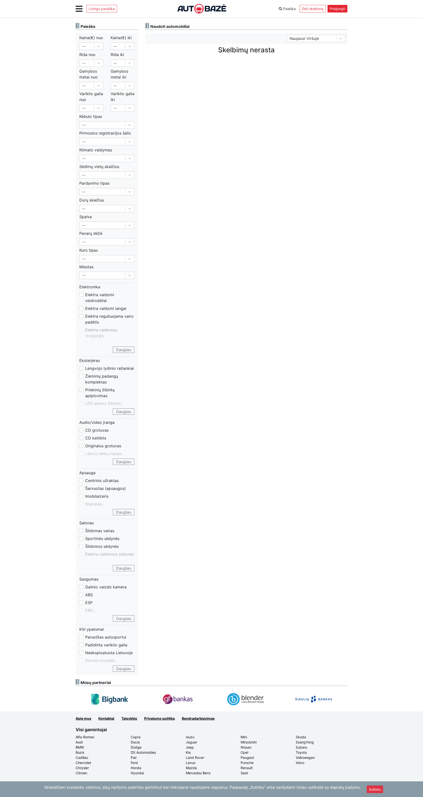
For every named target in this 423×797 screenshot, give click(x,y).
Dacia (135, 742)
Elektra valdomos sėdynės (109, 554)
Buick (80, 752)
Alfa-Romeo (85, 737)
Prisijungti (337, 9)
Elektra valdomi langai (105, 308)
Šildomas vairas (99, 530)
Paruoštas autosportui (105, 637)
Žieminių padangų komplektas (101, 379)
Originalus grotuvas (103, 445)
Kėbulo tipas (90, 116)
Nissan (246, 747)
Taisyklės (129, 718)
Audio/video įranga (97, 422)
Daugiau (123, 349)
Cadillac (82, 757)
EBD (89, 610)
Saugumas (88, 579)
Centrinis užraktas (102, 480)
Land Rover (195, 757)
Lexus (190, 763)
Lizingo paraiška (102, 9)
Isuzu (190, 737)
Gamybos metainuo (88, 74)
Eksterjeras (89, 360)
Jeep (190, 747)
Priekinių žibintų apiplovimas (100, 392)
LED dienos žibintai (103, 403)
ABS (89, 594)
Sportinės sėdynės (102, 538)
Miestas (86, 266)
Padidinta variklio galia (106, 644)
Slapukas (93, 504)
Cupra (136, 737)
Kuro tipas (88, 250)
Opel (244, 752)
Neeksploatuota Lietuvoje (109, 652)
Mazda (191, 768)
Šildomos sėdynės (102, 546)
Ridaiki (117, 54)
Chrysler (82, 768)
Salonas (86, 522)
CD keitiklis (95, 438)
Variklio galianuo (91, 96)
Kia (188, 752)
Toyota (301, 752)
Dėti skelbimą (312, 9)
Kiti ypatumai (91, 629)
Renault (247, 768)
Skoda (301, 737)
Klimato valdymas (95, 149)
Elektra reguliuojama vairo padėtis (109, 319)
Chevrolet (83, 763)
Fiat (134, 757)
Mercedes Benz (198, 773)
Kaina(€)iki (121, 37)
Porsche (247, 763)
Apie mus (83, 718)
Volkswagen (305, 757)
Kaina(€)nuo (91, 37)
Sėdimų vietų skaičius (99, 166)
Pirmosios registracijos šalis (105, 133)
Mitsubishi (249, 742)
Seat (244, 773)
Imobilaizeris (96, 496)
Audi (79, 742)
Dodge (136, 747)
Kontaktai (106, 718)
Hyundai (137, 773)
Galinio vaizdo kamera (106, 586)
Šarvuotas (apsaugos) (105, 488)
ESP (89, 602)
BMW (80, 747)
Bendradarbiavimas (198, 718)
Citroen (81, 773)
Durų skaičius (91, 200)
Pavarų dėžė (90, 233)
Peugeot (247, 757)
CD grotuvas (97, 430)
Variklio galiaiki (122, 96)
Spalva (85, 216)
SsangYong (305, 742)
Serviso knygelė (100, 660)
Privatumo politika (159, 718)
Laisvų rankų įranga (103, 453)
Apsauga (87, 472)
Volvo (300, 763)
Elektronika (89, 286)
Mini (244, 737)
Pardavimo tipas (94, 183)
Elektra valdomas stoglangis (101, 332)
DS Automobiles (143, 752)
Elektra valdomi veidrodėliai (99, 297)
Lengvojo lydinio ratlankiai (109, 368)
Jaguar (191, 742)
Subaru (301, 747)
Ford (134, 763)
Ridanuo (87, 54)
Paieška (289, 9)
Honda (136, 768)
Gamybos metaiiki (119, 74)
